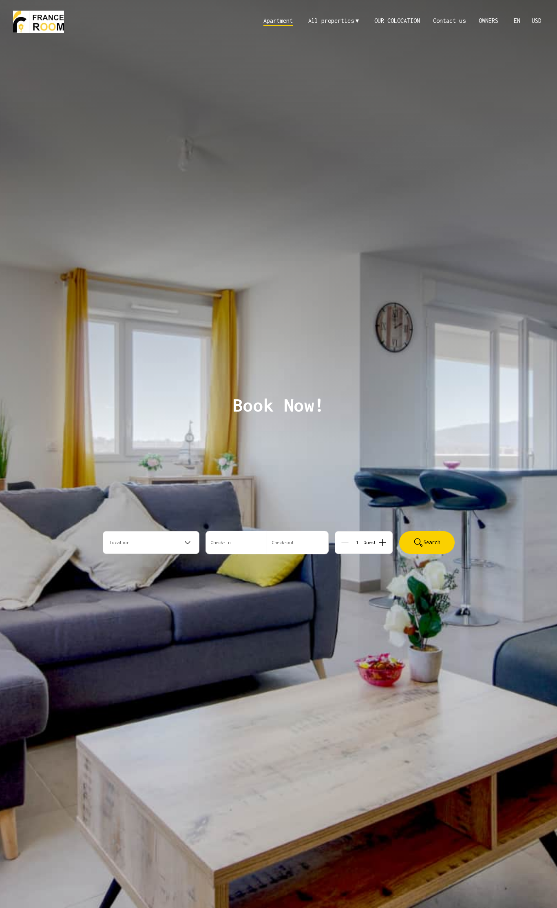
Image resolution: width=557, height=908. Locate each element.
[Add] (382, 542)
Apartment (278, 20)
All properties (333, 20)
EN (517, 20)
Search (431, 542)
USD (537, 20)
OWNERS (488, 20)
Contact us (449, 20)
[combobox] (151, 542)
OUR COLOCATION (397, 20)
